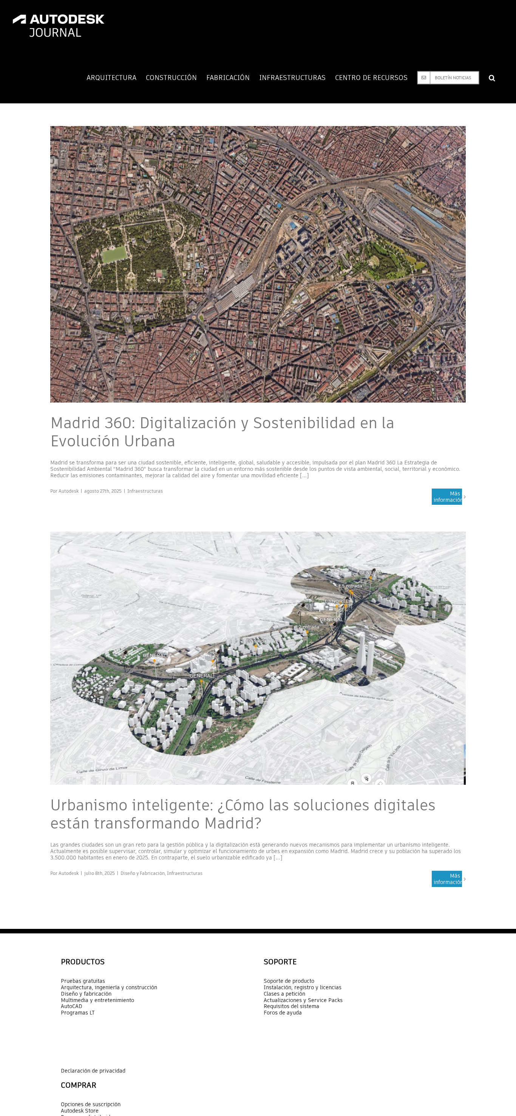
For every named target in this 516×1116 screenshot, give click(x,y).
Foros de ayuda (283, 1013)
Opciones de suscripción (91, 1104)
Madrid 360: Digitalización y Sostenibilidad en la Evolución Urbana (222, 432)
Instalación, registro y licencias (302, 987)
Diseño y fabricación (86, 994)
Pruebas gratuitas (83, 981)
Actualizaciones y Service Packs (303, 1000)
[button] (492, 77)
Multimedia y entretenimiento (97, 1000)
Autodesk (69, 491)
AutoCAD (71, 1006)
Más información (448, 497)
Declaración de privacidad (93, 1070)
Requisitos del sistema (291, 1006)
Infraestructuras (145, 491)
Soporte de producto (289, 981)
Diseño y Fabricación (143, 873)
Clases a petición (284, 994)
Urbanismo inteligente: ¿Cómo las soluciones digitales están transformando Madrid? (243, 814)
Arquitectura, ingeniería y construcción (109, 987)
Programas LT (78, 1013)
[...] (304, 475)
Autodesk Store (80, 1111)
